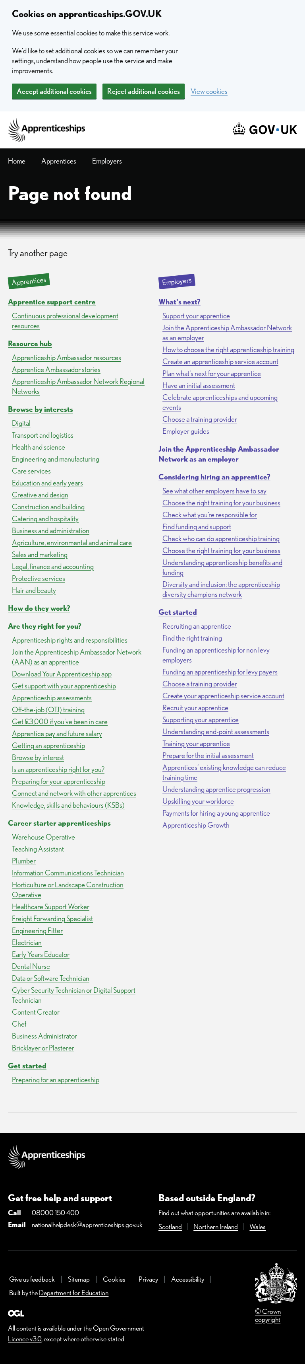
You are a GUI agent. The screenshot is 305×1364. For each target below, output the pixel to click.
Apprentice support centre (52, 301)
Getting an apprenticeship (48, 745)
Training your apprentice (196, 743)
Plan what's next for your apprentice (211, 373)
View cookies (209, 91)
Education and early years (47, 482)
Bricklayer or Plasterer (43, 1047)
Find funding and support (196, 526)
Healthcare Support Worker (50, 906)
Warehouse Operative (43, 837)
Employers (107, 161)
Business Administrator (44, 1036)
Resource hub (30, 343)
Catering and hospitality (45, 518)
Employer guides (185, 431)
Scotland (170, 1226)
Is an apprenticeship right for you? (58, 769)
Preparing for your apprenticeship (58, 781)
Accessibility (187, 1279)
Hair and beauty (34, 590)
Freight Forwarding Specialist (52, 918)
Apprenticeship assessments (52, 697)
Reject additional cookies (143, 91)
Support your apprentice (196, 315)
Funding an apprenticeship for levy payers (220, 671)
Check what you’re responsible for (209, 514)
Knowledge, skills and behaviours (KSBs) (68, 805)
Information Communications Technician (68, 872)
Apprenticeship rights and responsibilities (69, 640)
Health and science (38, 447)
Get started (27, 1065)
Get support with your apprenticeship (64, 685)
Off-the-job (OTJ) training (48, 709)
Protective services (38, 578)
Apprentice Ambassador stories (56, 369)
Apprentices (58, 161)
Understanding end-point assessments (215, 731)
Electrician (27, 942)
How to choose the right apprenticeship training (228, 349)
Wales (257, 1226)
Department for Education (73, 1292)
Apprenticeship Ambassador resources (66, 357)
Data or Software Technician (50, 978)
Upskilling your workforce (198, 801)
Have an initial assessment (198, 385)
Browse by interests (40, 409)
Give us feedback (32, 1279)
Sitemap (79, 1279)
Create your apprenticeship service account (223, 695)
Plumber (24, 860)
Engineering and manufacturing (55, 459)
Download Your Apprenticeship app (62, 673)
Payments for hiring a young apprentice (216, 813)
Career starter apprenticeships (59, 823)
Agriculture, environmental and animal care (72, 542)
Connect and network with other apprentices (74, 793)
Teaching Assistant (38, 848)
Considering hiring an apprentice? (214, 476)
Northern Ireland (215, 1226)
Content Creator (36, 1012)
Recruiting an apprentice (196, 626)
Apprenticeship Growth (196, 825)
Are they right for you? (44, 626)
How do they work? (39, 608)
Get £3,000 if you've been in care (60, 721)
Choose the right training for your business (221, 502)
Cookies (114, 1279)
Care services (31, 470)
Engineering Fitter (37, 930)
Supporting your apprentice (200, 719)
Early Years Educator (40, 954)
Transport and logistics (42, 435)
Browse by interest (38, 757)
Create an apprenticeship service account (220, 361)
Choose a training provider (199, 419)
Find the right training (192, 638)
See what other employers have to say (214, 490)
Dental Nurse (31, 966)
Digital (21, 423)
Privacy (148, 1279)
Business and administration (50, 530)
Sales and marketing (40, 554)
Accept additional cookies (54, 91)
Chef (19, 1024)
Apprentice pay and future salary (57, 733)
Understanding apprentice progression (216, 789)
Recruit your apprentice (195, 707)
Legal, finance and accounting (53, 566)
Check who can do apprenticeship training (221, 538)
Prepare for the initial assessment (208, 755)
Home (16, 161)
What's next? (179, 301)
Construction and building (48, 506)
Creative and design (40, 494)
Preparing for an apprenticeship (55, 1079)
